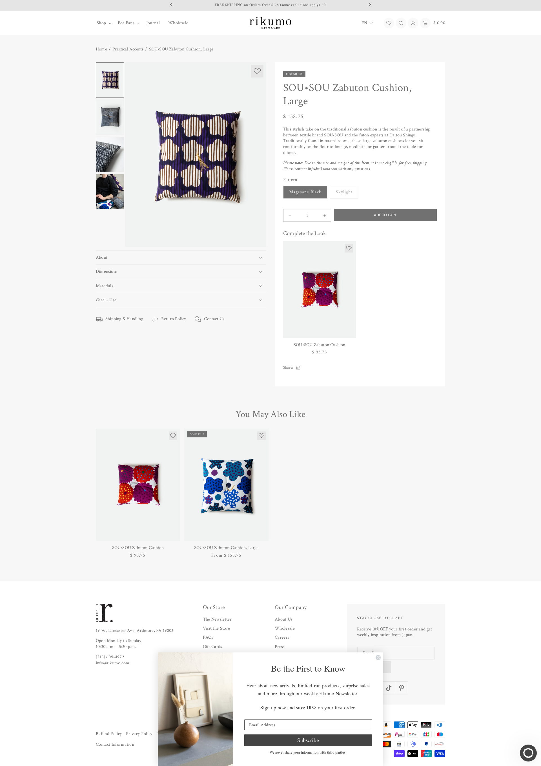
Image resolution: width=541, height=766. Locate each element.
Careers (282, 637)
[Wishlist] (388, 23)
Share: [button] (288, 367)
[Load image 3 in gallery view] (110, 154)
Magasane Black (305, 192)
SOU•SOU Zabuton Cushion (319, 344)
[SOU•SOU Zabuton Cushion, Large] (226, 485)
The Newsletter (217, 619)
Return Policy (173, 319)
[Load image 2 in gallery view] (110, 117)
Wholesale (285, 628)
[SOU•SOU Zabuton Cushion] (319, 289)
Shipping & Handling (124, 319)
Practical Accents (127, 49)
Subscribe (308, 740)
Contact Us (214, 319)
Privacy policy (139, 734)
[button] (103, 23)
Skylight (347, 194)
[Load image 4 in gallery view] (110, 191)
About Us (284, 619)
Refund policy (109, 734)
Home (101, 49)
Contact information (115, 744)
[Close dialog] (378, 657)
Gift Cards (212, 647)
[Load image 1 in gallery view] (110, 80)
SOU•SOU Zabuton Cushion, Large (181, 49)
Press (280, 647)
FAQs (208, 637)
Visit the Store (216, 628)
